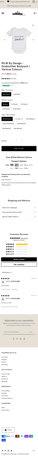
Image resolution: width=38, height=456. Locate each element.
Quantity (4, 141)
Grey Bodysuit (18, 128)
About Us (4, 376)
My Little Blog (6, 391)
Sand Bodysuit (30, 119)
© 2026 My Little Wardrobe (9, 454)
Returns (4, 362)
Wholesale (4, 381)
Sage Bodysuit (19, 119)
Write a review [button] (19, 259)
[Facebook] (13, 339)
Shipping (4, 359)
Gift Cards (4, 357)
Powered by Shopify (23, 454)
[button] (6, 78)
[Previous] (5, 39)
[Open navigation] (6, 13)
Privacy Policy (6, 410)
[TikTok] (24, 339)
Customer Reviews (7, 398)
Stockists (4, 393)
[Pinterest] (17, 339)
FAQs (3, 407)
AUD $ (9, 430)
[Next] (33, 39)
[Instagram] (20, 339)
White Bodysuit (7, 119)
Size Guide (5, 364)
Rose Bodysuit (21, 123)
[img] (5, 278)
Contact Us (5, 379)
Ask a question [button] (19, 264)
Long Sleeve (16, 94)
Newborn (5, 104)
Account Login (6, 374)
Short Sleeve (6, 94)
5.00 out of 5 (24, 238)
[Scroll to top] (33, 450)
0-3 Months (14, 104)
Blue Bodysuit (7, 128)
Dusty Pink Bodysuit (8, 123)
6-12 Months (6, 109)
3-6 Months (24, 104)
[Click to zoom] (33, 25)
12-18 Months (16, 109)
